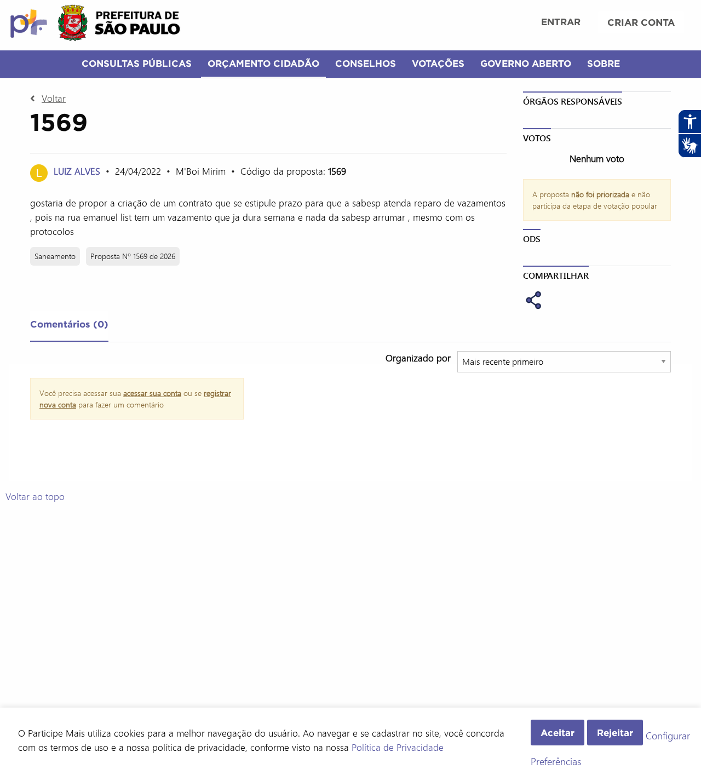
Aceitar (557, 732)
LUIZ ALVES (78, 171)
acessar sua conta (152, 393)
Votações (438, 63)
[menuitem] (560, 23)
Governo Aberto (525, 63)
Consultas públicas (137, 63)
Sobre (603, 63)
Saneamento (55, 256)
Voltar (54, 98)
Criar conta (641, 22)
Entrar (561, 21)
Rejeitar (615, 732)
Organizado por (418, 358)
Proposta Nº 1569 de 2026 (132, 256)
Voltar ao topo (35, 496)
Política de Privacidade (398, 747)
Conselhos (365, 63)
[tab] (69, 326)
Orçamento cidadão (263, 63)
